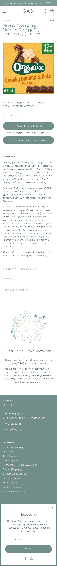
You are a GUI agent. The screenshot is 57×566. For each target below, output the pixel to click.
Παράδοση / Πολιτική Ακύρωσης (20, 464)
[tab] (28, 212)
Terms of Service (12, 478)
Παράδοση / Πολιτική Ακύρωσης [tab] (20, 268)
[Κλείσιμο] (52, 507)
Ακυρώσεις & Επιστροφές (16, 491)
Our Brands (9, 451)
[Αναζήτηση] (46, 11)
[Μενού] (4, 11)
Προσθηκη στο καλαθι (28, 126)
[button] (28, 140)
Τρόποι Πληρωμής (12, 469)
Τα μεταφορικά (38, 102)
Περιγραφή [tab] (9, 155)
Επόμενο (23, 289)
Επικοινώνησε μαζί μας (15, 473)
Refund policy (10, 482)
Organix (7, 20)
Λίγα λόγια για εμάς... (14, 447)
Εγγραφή (29, 549)
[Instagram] (31, 558)
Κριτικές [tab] (8, 278)
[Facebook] (25, 558)
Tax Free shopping (12, 487)
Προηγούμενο (10, 289)
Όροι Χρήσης (10, 456)
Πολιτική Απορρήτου (14, 460)
